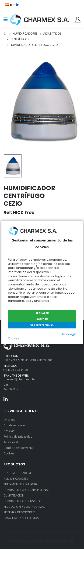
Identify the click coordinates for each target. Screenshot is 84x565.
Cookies (13, 338)
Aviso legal (68, 334)
